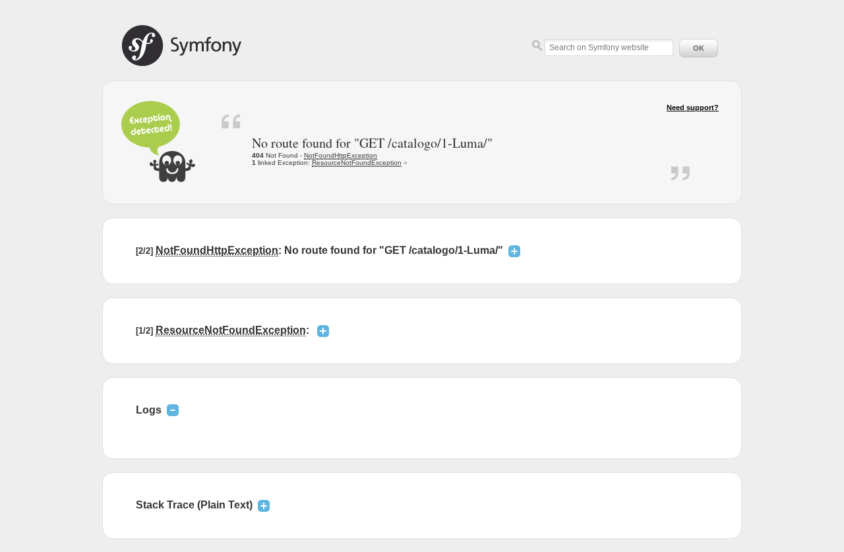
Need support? (693, 107)
